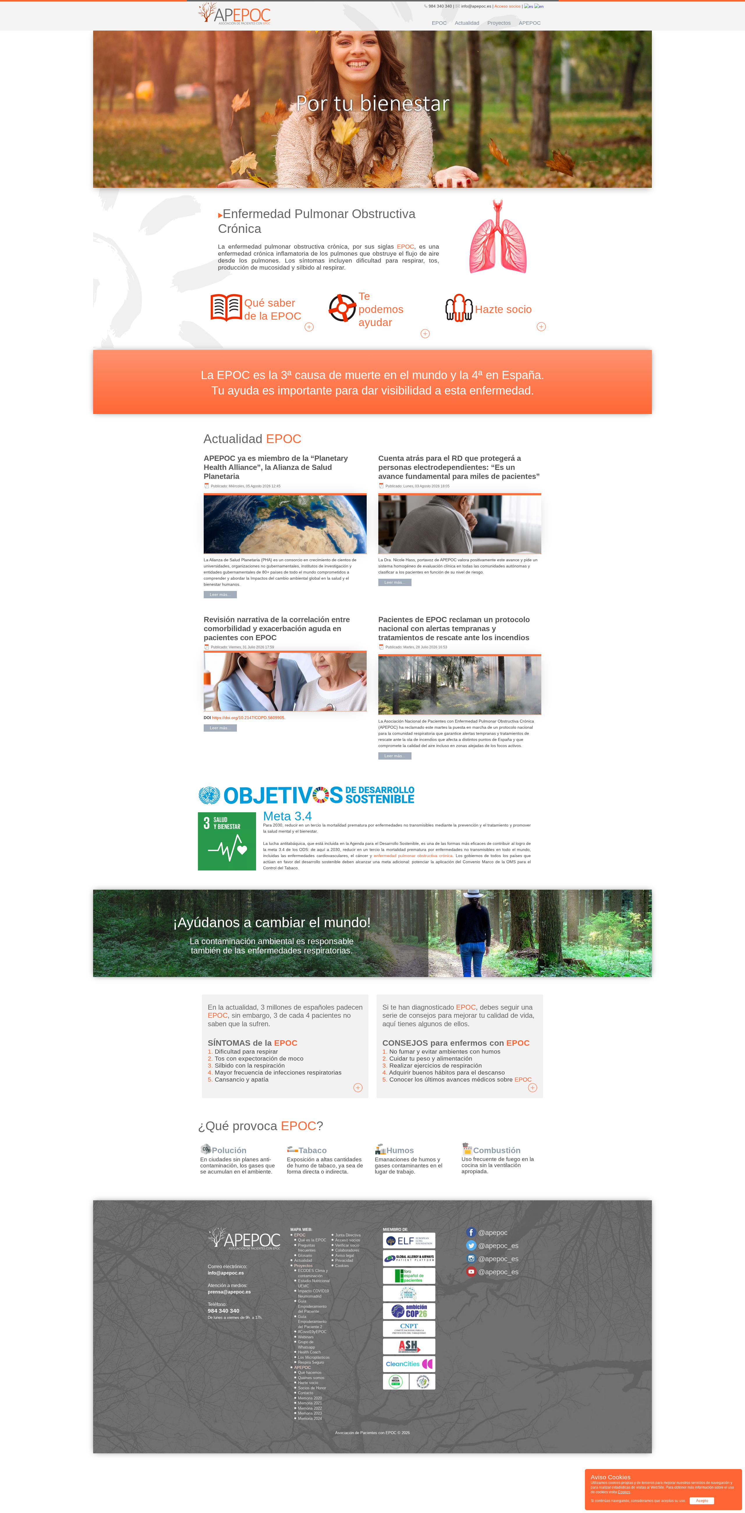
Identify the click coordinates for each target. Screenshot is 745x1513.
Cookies (342, 1266)
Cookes (624, 1492)
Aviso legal (344, 1255)
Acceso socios (507, 6)
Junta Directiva (348, 1235)
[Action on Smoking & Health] (409, 1353)
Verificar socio (347, 1245)
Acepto (702, 1500)
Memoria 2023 (310, 1413)
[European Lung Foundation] (409, 1247)
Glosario (305, 1255)
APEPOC (530, 23)
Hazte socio (308, 1383)
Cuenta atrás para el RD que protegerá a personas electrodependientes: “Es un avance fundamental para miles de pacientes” (459, 467)
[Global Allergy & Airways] (409, 1265)
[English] (539, 6)
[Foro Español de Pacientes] (409, 1282)
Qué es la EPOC (312, 1240)
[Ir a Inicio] (234, 12)
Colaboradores (347, 1250)
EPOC (439, 23)
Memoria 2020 (310, 1398)
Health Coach (309, 1352)
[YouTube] (471, 1276)
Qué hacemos (310, 1372)
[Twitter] (471, 1249)
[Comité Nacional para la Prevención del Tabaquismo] (409, 1335)
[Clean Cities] (409, 1371)
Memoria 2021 (310, 1403)
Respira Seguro (311, 1362)
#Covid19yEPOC (312, 1332)
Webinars (306, 1337)
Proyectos (499, 23)
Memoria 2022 (310, 1408)
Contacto (305, 1393)
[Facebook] (471, 1236)
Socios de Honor (312, 1388)
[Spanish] (528, 6)
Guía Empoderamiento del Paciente (312, 1306)
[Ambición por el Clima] (409, 1318)
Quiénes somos (311, 1378)
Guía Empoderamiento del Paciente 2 (312, 1321)
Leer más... (220, 594)
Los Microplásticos (314, 1357)
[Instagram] (471, 1263)
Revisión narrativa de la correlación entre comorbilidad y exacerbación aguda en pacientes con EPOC (277, 628)
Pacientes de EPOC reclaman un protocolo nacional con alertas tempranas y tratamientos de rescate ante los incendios (454, 628)
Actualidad (467, 23)
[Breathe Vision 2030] (409, 1300)
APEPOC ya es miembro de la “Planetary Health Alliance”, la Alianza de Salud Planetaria (276, 467)
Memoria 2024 (310, 1418)
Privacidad (344, 1260)
